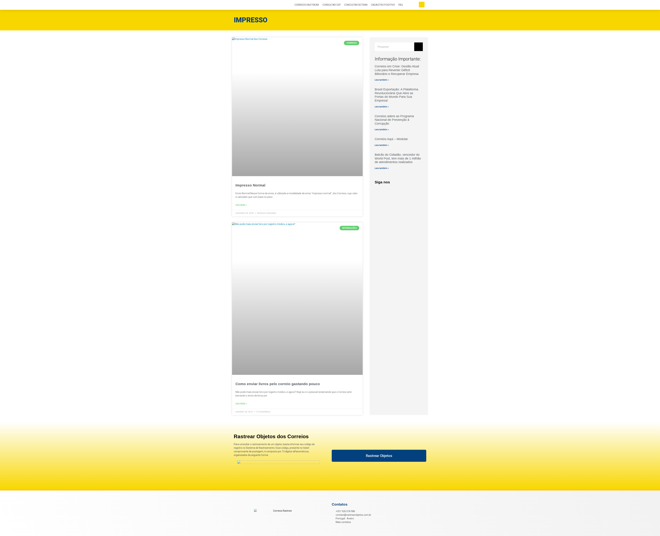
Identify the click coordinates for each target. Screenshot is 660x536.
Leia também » (382, 80)
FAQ (400, 4)
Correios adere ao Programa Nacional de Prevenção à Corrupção (394, 119)
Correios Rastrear (306, 4)
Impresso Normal (250, 185)
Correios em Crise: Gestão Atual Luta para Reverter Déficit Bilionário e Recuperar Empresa (397, 70)
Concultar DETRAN (355, 4)
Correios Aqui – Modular (391, 139)
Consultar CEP (331, 4)
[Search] (418, 46)
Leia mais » (241, 205)
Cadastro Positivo (383, 4)
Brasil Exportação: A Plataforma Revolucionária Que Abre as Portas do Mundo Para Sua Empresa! (396, 95)
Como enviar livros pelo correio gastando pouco (277, 384)
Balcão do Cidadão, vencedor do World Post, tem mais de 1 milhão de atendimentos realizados (398, 158)
